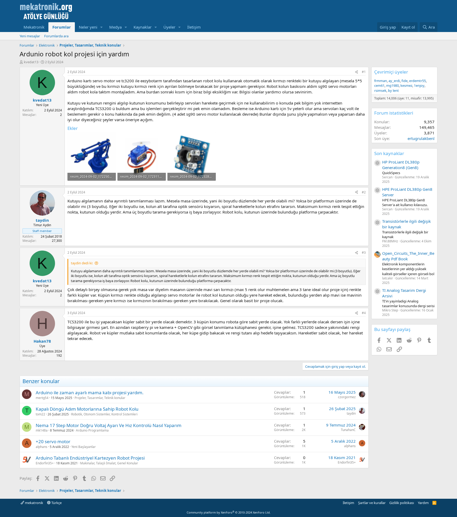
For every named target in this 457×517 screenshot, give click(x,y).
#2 (364, 192)
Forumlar (61, 27)
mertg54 (42, 398)
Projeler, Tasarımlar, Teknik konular (100, 398)
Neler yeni (88, 27)
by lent (393, 90)
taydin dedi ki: (82, 263)
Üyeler (169, 27)
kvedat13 (31, 62)
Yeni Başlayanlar (83, 447)
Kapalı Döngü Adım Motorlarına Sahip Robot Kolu (87, 409)
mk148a (42, 430)
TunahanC (348, 430)
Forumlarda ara (56, 36)
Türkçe (56, 502)
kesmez (406, 85)
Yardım (423, 502)
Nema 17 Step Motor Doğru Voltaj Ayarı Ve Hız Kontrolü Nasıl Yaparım (108, 425)
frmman (380, 80)
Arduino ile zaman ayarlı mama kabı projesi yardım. (90, 392)
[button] (101, 27)
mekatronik (33, 502)
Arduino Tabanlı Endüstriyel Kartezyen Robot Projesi (90, 458)
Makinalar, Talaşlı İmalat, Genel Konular (109, 463)
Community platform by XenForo (229, 512)
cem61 (379, 85)
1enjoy (419, 85)
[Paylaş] (356, 72)
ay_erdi (394, 80)
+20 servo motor (53, 441)
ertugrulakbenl (421, 138)
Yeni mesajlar (30, 36)
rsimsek (380, 90)
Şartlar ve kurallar (372, 502)
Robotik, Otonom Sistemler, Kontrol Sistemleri (104, 414)
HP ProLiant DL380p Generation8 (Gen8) (400, 164)
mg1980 (392, 85)
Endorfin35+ (45, 463)
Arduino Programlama (92, 430)
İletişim (194, 27)
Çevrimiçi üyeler (391, 72)
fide (404, 80)
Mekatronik (34, 27)
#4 (364, 313)
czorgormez (347, 397)
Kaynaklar (143, 27)
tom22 (40, 414)
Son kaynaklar (389, 153)
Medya (115, 27)
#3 (364, 252)
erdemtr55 (417, 80)
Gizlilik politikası (401, 502)
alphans (41, 447)
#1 (364, 72)
